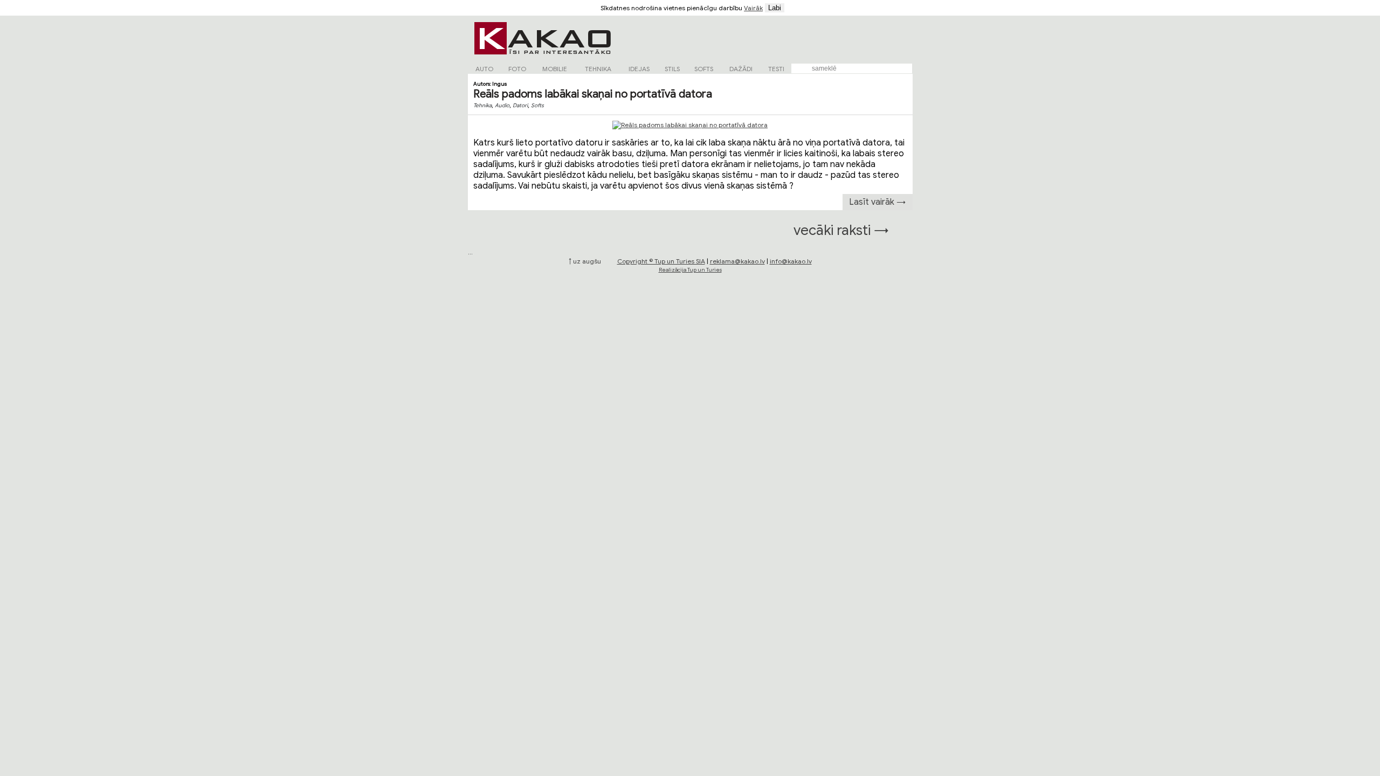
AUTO (484, 69)
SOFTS (703, 69)
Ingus (499, 83)
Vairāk (753, 8)
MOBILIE (554, 69)
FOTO (517, 69)
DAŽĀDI (741, 69)
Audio (502, 105)
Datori (520, 105)
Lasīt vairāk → (877, 202)
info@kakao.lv (791, 261)
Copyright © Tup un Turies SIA (661, 261)
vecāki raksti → (841, 230)
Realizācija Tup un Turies (690, 269)
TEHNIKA (598, 69)
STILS (672, 69)
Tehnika (482, 105)
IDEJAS (639, 69)
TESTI (776, 69)
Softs (537, 105)
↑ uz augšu (585, 261)
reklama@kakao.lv (737, 261)
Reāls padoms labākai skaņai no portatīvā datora (592, 94)
